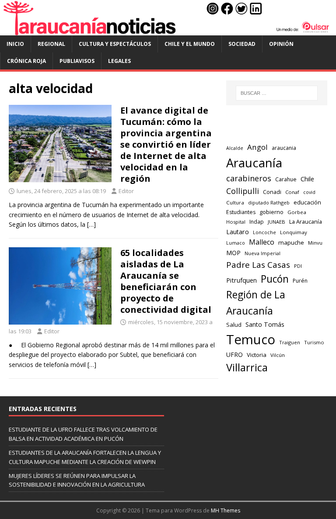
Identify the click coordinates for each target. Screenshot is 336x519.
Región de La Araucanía (255, 303)
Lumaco (235, 242)
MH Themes (225, 510)
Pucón (275, 279)
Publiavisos (77, 61)
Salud (234, 325)
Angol (257, 147)
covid (309, 192)
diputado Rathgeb (269, 202)
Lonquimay (293, 232)
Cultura (235, 202)
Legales (119, 61)
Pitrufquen (241, 280)
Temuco (250, 339)
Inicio (15, 44)
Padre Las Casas (258, 264)
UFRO (234, 354)
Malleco (261, 242)
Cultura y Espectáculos (115, 44)
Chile (307, 178)
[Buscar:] (276, 93)
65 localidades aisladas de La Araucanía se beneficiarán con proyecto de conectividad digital (165, 281)
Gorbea (296, 212)
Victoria (256, 355)
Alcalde (234, 148)
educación (307, 202)
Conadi (272, 192)
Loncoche (264, 232)
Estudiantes (241, 212)
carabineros (248, 178)
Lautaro (237, 232)
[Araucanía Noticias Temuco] (168, 30)
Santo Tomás (264, 324)
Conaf (292, 192)
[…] (91, 224)
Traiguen (289, 342)
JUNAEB (276, 221)
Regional (51, 44)
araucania (284, 148)
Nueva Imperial (262, 253)
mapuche (291, 242)
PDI (298, 266)
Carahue (286, 179)
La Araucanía (305, 221)
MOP (233, 253)
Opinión (281, 44)
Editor (126, 191)
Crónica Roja (26, 61)
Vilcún (277, 355)
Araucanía (254, 163)
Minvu (315, 242)
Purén (300, 280)
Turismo (314, 342)
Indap (256, 221)
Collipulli (242, 191)
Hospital (235, 221)
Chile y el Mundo (189, 44)
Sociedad (242, 44)
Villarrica (247, 367)
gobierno (271, 212)
